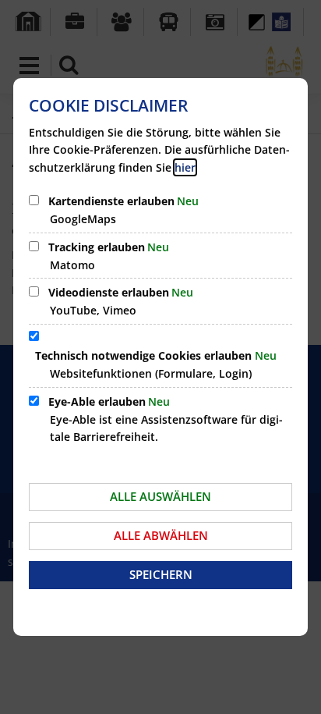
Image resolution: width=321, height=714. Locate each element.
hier (185, 167)
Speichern (160, 574)
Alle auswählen (160, 496)
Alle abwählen (161, 535)
